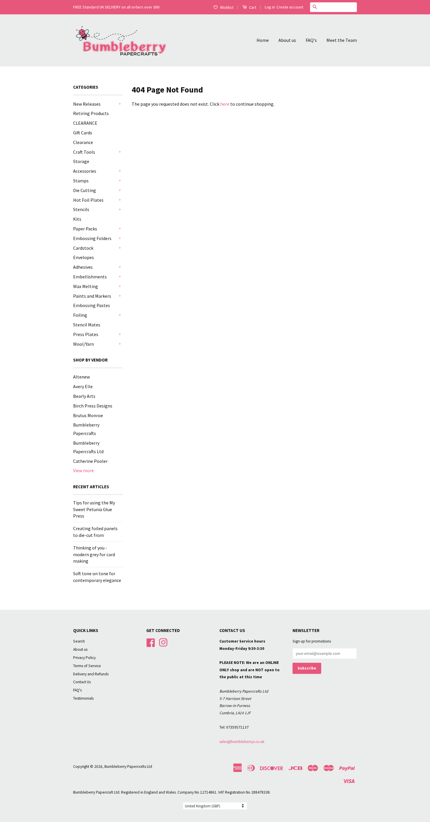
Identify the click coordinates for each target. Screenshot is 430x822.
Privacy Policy (84, 657)
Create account (289, 7)
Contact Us (82, 681)
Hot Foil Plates (88, 200)
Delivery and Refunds (91, 674)
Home (263, 40)
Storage (81, 161)
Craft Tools (84, 152)
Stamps (81, 181)
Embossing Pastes (91, 305)
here (224, 104)
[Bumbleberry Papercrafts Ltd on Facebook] (150, 641)
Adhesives (83, 267)
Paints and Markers (92, 296)
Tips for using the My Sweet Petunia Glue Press (94, 509)
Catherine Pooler (90, 461)
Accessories (84, 171)
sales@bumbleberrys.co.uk (241, 741)
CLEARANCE (85, 123)
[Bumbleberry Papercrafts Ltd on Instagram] (163, 641)
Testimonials (83, 698)
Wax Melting (85, 286)
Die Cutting (84, 190)
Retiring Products (91, 113)
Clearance (83, 142)
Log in (270, 7)
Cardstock (83, 248)
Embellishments (90, 277)
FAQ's (311, 40)
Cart (252, 7)
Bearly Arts (84, 396)
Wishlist (226, 7)
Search (79, 641)
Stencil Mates (86, 325)
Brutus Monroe (88, 415)
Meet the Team (341, 40)
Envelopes (83, 257)
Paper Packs (85, 229)
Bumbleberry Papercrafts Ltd (128, 766)
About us (287, 40)
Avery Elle (83, 386)
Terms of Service (87, 665)
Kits (77, 219)
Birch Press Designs (92, 406)
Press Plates (85, 334)
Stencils (81, 209)
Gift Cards (82, 133)
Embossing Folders (92, 238)
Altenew (81, 377)
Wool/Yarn (83, 344)
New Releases (87, 104)
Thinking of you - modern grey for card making (94, 554)
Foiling (80, 315)
